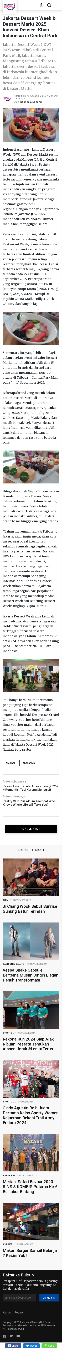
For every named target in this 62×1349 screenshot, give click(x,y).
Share (14, 1345)
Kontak (7, 1312)
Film (5, 900)
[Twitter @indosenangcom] (11, 1336)
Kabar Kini (29, 763)
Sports (7, 1033)
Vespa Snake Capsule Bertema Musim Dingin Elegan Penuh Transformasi (30, 975)
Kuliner (11, 763)
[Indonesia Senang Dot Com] (18, 1336)
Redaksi (19, 1312)
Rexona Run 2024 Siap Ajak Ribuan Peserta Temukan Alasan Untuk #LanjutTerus (28, 1044)
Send (51, 1345)
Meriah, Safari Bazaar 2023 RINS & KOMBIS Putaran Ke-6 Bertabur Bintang (30, 1186)
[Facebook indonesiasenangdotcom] (4, 1336)
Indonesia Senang (31, 101)
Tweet (33, 1345)
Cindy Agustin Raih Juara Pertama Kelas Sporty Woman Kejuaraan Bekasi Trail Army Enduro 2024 (31, 1115)
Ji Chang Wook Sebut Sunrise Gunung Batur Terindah (30, 909)
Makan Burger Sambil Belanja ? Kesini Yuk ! (30, 1253)
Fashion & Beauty (13, 964)
